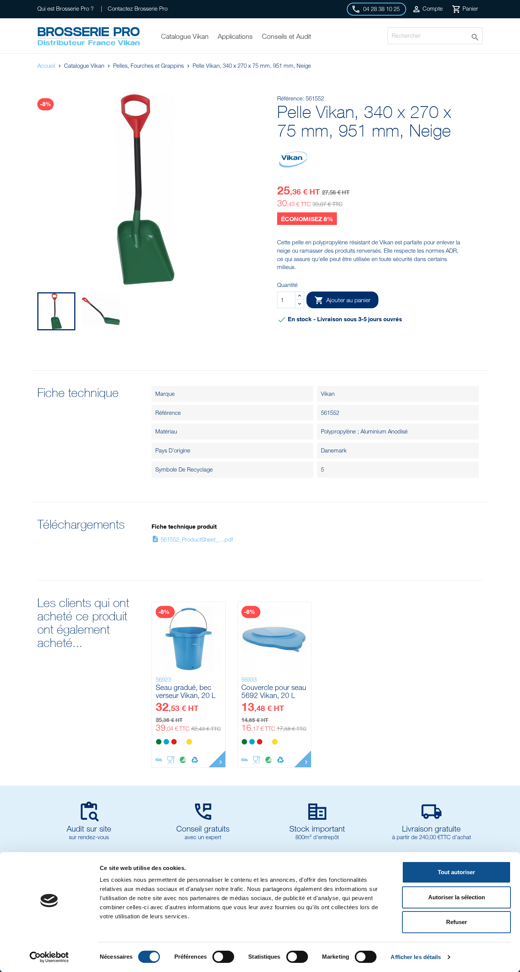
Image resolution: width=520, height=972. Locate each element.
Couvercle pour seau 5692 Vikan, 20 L (273, 691)
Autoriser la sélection (456, 897)
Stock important (317, 828)
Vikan (328, 393)
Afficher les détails (416, 957)
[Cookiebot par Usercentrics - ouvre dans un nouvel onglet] (49, 957)
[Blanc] (182, 742)
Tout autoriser (456, 872)
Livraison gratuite (431, 828)
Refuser (456, 922)
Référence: (290, 98)
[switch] (223, 957)
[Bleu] (166, 742)
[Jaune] (189, 742)
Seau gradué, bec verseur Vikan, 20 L (185, 691)
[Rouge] (174, 742)
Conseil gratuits (203, 828)
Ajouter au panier (342, 300)
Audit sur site (89, 828)
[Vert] (159, 742)
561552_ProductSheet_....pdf (192, 539)
